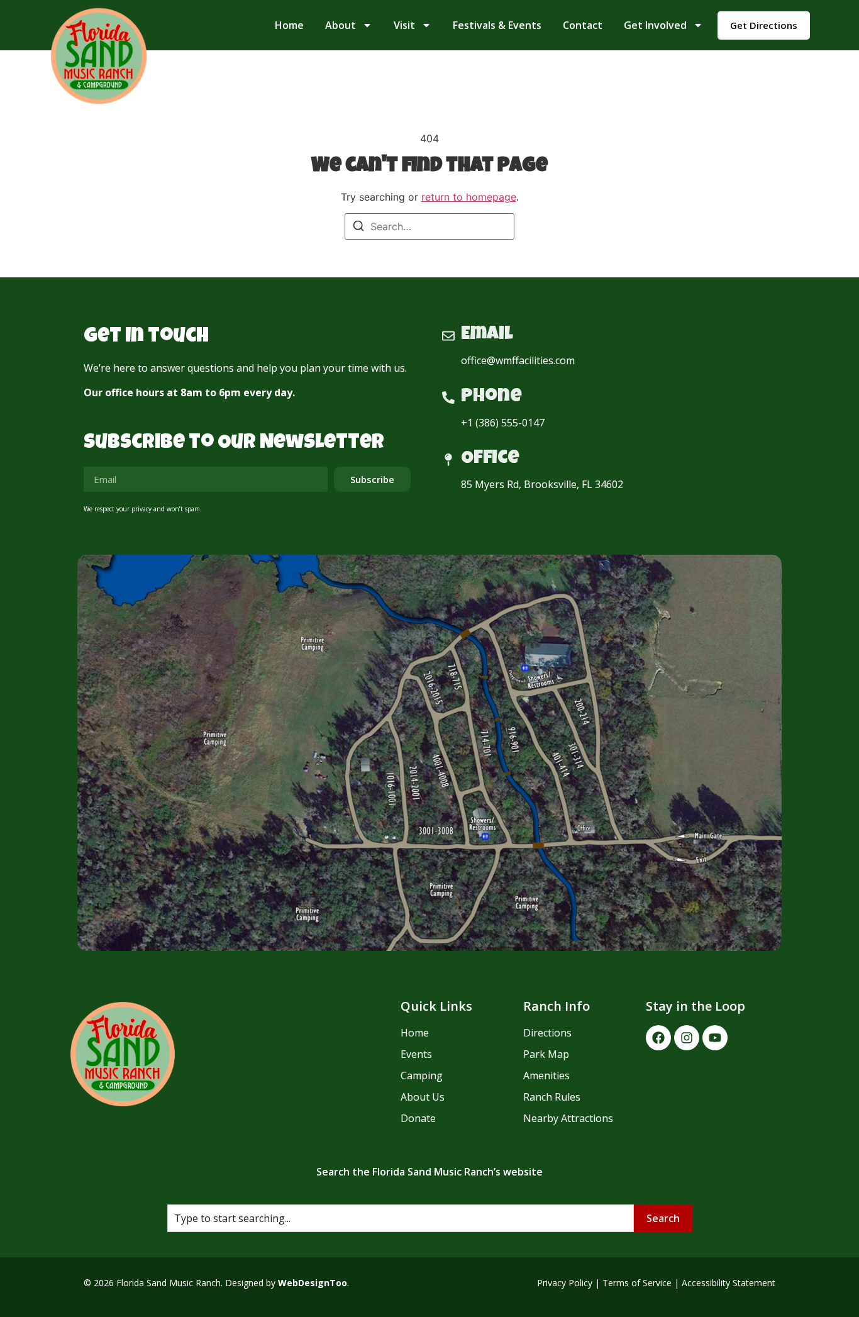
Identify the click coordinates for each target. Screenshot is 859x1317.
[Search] (358, 227)
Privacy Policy (564, 1283)
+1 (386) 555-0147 (503, 423)
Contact (582, 25)
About (340, 25)
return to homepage (468, 197)
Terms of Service (637, 1283)
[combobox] (400, 1218)
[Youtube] (715, 1037)
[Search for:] (429, 226)
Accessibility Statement (728, 1283)
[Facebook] (658, 1037)
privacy (141, 508)
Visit (404, 25)
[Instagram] (686, 1037)
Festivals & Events (497, 25)
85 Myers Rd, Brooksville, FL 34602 (542, 484)
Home (289, 25)
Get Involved (655, 25)
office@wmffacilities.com (518, 360)
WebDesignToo (312, 1283)
